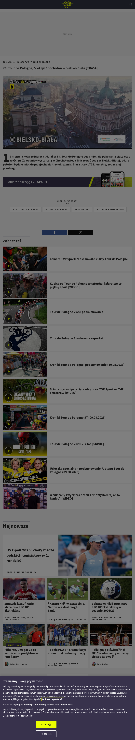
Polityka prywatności (53, 699)
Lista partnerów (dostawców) (18, 715)
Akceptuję (46, 724)
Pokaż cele (46, 733)
